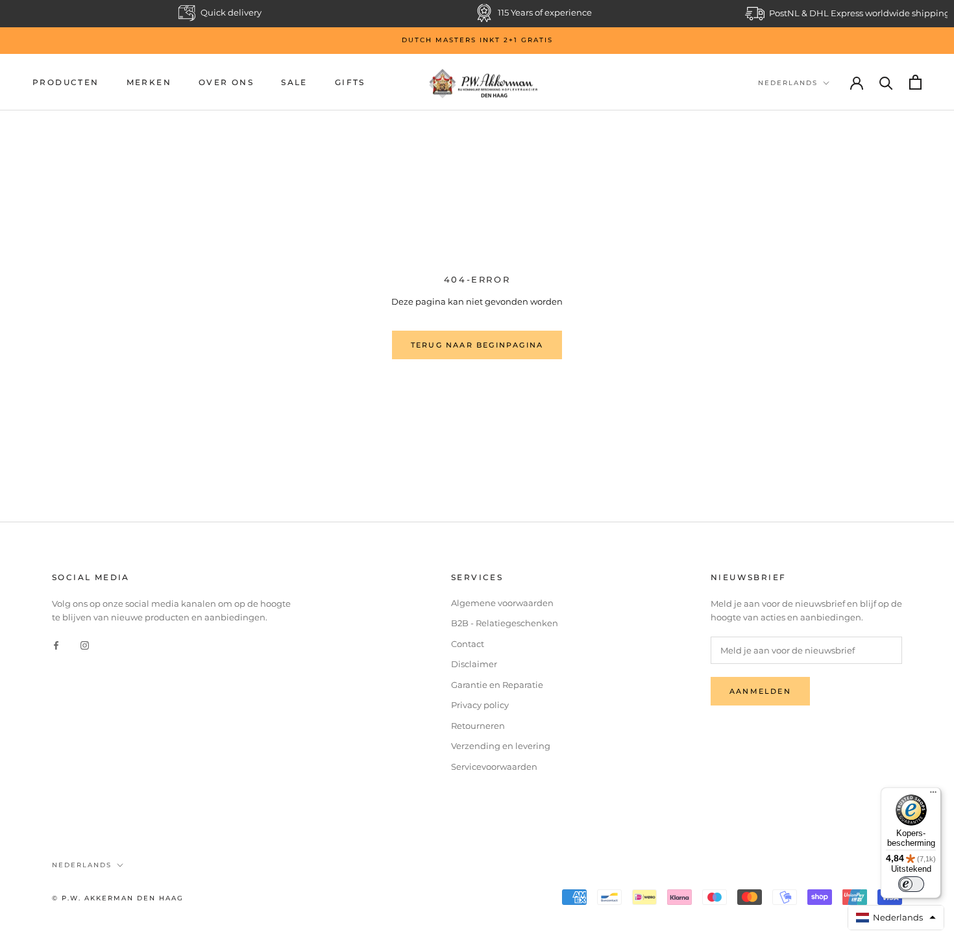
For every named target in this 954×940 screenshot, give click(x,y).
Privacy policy (480, 705)
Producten (65, 82)
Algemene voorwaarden (502, 603)
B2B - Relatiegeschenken (504, 623)
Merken (149, 82)
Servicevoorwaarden (494, 766)
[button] (896, 918)
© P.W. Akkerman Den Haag (118, 898)
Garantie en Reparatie (497, 685)
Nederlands (788, 83)
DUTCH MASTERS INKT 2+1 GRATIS (477, 40)
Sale (294, 82)
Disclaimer (474, 664)
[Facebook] (56, 645)
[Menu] (933, 795)
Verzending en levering (500, 746)
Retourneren (478, 725)
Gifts (350, 82)
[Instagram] (84, 645)
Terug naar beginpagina (477, 344)
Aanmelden (760, 691)
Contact (467, 644)
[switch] (911, 884)
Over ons (226, 82)
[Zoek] (886, 82)
